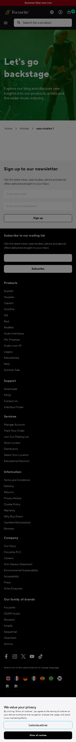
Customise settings (38, 725)
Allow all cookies (38, 735)
